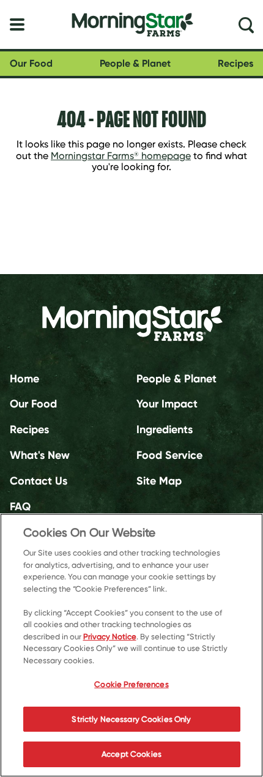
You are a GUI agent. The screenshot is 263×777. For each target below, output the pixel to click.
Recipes (235, 63)
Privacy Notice (109, 636)
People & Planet (135, 63)
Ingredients (164, 429)
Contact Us (38, 481)
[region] (131, 645)
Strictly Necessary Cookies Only (131, 719)
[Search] (246, 24)
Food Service (169, 455)
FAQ (20, 506)
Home (24, 378)
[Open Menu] (17, 24)
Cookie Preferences (131, 684)
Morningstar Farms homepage (121, 156)
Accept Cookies (131, 754)
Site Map (159, 481)
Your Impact (167, 404)
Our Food (31, 63)
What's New (40, 455)
